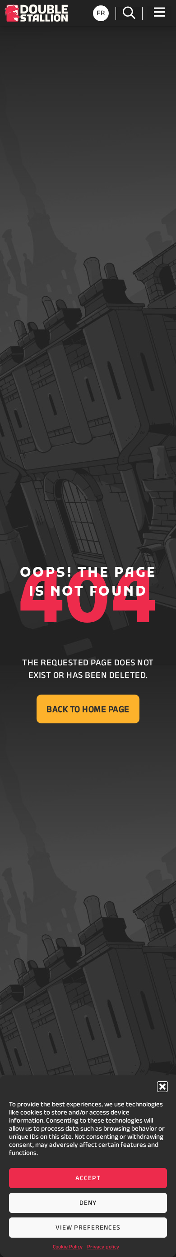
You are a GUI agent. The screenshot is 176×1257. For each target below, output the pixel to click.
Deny (88, 1202)
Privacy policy (103, 1246)
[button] (162, 1086)
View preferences (88, 1227)
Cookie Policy (68, 1246)
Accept (88, 1177)
